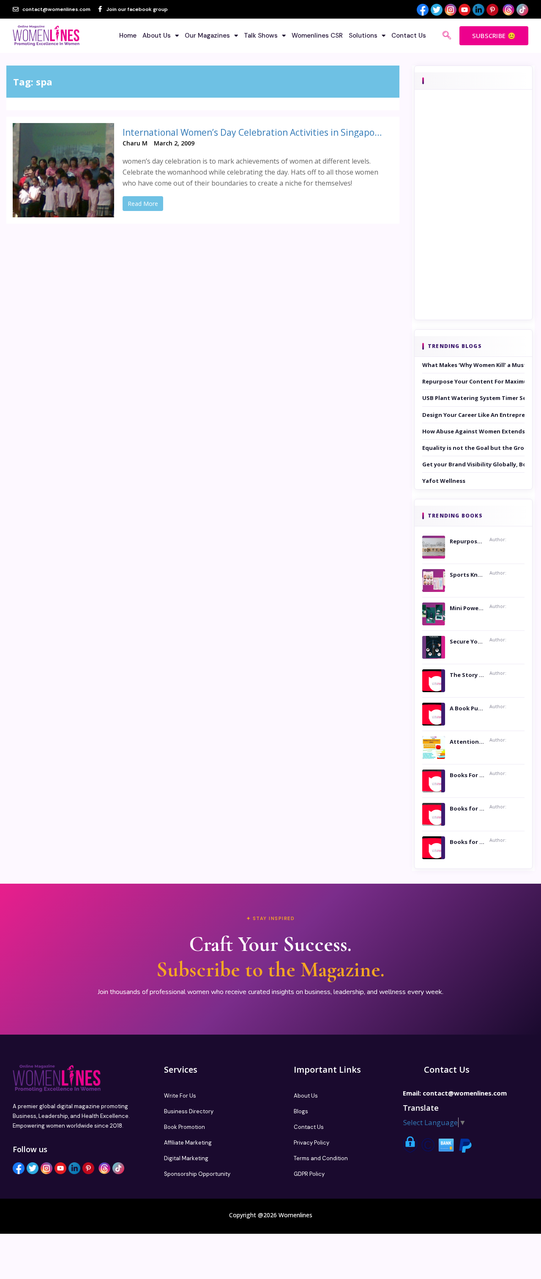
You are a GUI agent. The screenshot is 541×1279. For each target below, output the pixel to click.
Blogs (301, 1111)
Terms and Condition (321, 1158)
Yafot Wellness (443, 481)
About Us (156, 35)
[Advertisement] (473, 216)
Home (128, 35)
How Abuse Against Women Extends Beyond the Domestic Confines (473, 431)
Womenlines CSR (317, 35)
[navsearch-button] (446, 36)
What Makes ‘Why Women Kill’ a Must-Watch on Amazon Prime (473, 365)
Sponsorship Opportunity (197, 1174)
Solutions (363, 35)
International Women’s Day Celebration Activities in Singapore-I (254, 132)
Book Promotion (184, 1127)
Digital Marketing (186, 1158)
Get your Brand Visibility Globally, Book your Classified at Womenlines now (473, 464)
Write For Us (180, 1095)
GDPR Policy (309, 1174)
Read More (143, 204)
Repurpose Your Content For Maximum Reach (473, 381)
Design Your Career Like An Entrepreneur (473, 415)
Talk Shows (261, 35)
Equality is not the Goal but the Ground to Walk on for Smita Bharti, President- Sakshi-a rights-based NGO (473, 448)
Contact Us (408, 35)
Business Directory (188, 1111)
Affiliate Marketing (188, 1142)
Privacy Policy (311, 1142)
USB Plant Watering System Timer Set (473, 398)
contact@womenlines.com (465, 1093)
